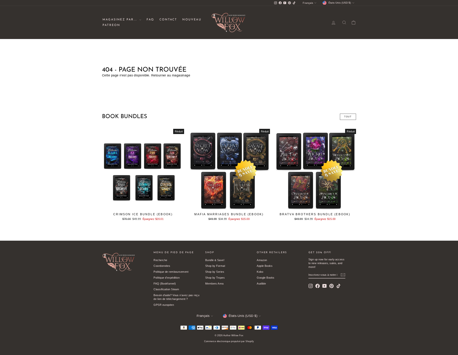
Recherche (160, 260)
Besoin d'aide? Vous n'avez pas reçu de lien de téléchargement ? (176, 297)
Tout (348, 116)
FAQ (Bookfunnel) (165, 283)
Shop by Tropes (215, 277)
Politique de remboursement (171, 271)
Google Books (265, 277)
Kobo (260, 271)
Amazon (262, 260)
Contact (168, 19)
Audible (261, 283)
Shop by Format (215, 265)
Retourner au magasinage (170, 75)
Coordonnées (162, 265)
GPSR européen (164, 304)
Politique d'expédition (167, 277)
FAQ (150, 19)
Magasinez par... (120, 19)
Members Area (214, 283)
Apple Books (264, 265)
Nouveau (191, 19)
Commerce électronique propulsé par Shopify (229, 341)
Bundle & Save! (214, 260)
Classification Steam (166, 289)
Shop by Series (214, 271)
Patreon (111, 25)
